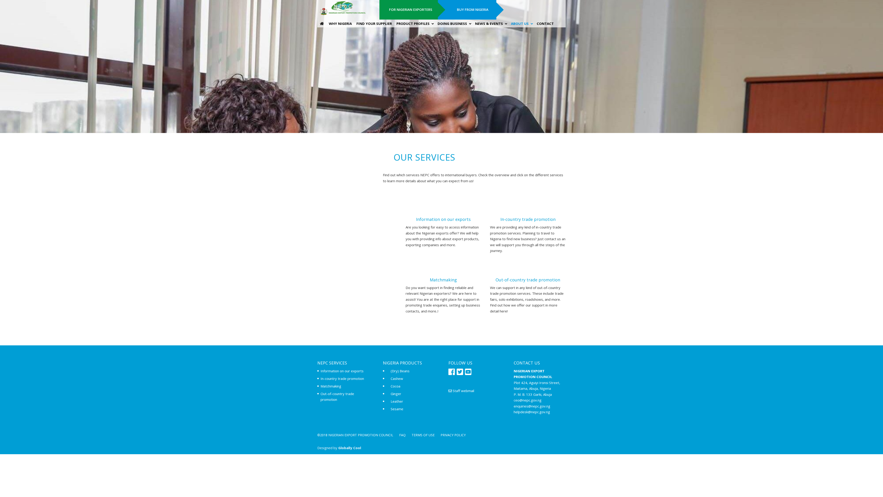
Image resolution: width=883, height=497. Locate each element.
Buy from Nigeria (472, 9)
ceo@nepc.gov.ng (528, 400)
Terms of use (423, 435)
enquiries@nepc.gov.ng (532, 406)
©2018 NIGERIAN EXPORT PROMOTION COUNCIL (355, 435)
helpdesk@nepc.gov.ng (532, 412)
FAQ (402, 435)
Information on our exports (342, 371)
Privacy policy (453, 435)
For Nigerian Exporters (410, 9)
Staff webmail (463, 390)
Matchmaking (331, 386)
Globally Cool (349, 447)
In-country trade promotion (342, 378)
